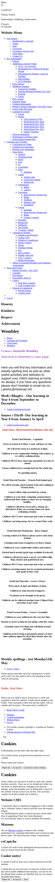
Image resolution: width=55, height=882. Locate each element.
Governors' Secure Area (23, 51)
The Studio (23, 227)
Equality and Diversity (28, 235)
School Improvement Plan (24, 139)
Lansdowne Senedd (21, 232)
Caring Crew (24, 237)
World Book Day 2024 (34, 122)
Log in (10, 298)
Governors (17, 48)
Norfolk (21, 154)
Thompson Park (25, 157)
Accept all (17, 768)
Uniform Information (21, 104)
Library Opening (31, 132)
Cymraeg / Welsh (25, 230)
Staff (14, 46)
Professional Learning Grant (25, 137)
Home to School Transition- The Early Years (32, 106)
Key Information (14, 59)
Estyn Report (18, 84)
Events (21, 114)
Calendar (16, 273)
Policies (15, 61)
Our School (12, 38)
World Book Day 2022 (34, 127)
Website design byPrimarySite (21, 732)
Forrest (21, 207)
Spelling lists (29, 177)
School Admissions (20, 134)
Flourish (21, 94)
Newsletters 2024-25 (21, 278)
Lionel (21, 174)
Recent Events (24, 290)
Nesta (20, 159)
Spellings (28, 172)
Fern (20, 162)
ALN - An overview (27, 66)
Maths (26, 187)
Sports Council (24, 243)
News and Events (14, 268)
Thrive (21, 96)
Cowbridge (23, 167)
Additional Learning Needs (24, 64)
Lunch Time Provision (22, 109)
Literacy (27, 190)
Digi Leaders (24, 253)
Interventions (24, 79)
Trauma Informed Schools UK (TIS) (34, 91)
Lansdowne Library (21, 111)
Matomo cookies (15, 830)
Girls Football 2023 (26, 285)
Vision (15, 43)
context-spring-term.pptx (18, 425)
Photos (21, 117)
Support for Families (27, 89)
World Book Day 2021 (34, 129)
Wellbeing (22, 225)
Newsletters (17, 275)
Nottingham (23, 185)
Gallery (15, 280)
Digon (21, 245)
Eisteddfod (28, 205)
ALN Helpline (24, 81)
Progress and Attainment (23, 149)
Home (9, 338)
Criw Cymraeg (24, 258)
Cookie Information (15, 717)
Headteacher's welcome (22, 41)
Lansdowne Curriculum (23, 147)
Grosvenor (23, 192)
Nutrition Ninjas (25, 248)
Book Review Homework (35, 195)
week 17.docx (13, 669)
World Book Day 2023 (34, 124)
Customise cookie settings (34, 768)
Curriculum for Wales (22, 144)
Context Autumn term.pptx (19, 409)
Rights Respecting (26, 260)
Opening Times (19, 101)
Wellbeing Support (20, 86)
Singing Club (30, 202)
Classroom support (32, 180)
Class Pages (17, 152)
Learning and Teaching (17, 142)
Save (26, 879)
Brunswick (23, 222)
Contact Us (17, 56)
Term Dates (17, 54)
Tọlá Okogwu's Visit (33, 119)
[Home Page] (2, 5)
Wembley (22, 220)
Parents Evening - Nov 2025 (25, 270)
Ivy (19, 164)
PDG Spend (17, 99)
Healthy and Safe (25, 255)
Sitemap (10, 715)
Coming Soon (24, 293)
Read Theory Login (15, 710)
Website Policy (13, 720)
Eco (20, 250)
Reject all (6, 768)
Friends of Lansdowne (28, 240)
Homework (29, 182)
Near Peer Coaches (26, 283)
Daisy (20, 169)
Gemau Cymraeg (31, 217)
